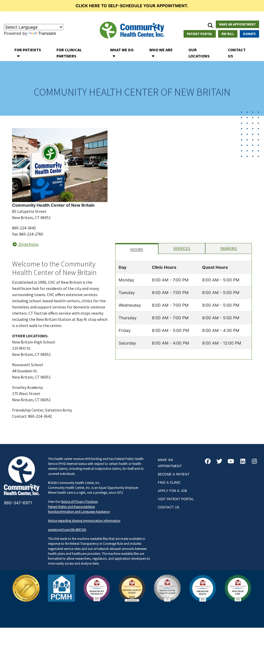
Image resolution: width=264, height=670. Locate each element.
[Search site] (210, 25)
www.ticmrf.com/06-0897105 (67, 529)
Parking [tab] (228, 248)
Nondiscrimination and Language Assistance (79, 511)
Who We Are (161, 49)
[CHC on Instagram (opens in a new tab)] (254, 461)
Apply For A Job (172, 491)
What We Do (122, 49)
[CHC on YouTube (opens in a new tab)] (231, 461)
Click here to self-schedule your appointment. (132, 5)
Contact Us (237, 52)
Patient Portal (199, 34)
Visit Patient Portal (176, 499)
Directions (27, 244)
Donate (249, 34)
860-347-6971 (18, 502)
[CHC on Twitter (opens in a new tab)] (219, 461)
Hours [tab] (136, 249)
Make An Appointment (237, 24)
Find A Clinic (169, 482)
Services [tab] (181, 248)
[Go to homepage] (132, 30)
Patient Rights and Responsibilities (71, 507)
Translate (47, 33)
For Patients (27, 49)
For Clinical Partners (69, 52)
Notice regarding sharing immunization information (84, 520)
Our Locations (199, 52)
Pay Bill (227, 34)
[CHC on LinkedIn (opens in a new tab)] (242, 461)
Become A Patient (173, 474)
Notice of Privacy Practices (79, 501)
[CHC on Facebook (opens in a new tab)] (207, 461)
